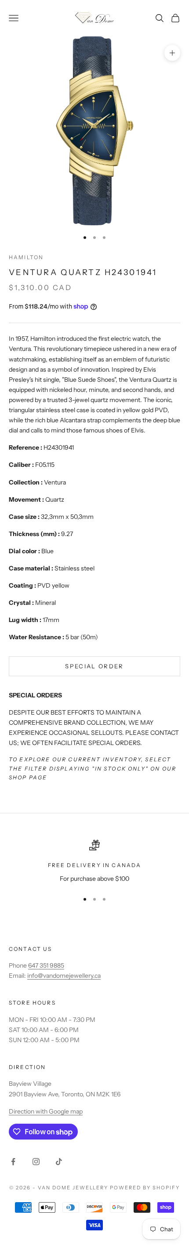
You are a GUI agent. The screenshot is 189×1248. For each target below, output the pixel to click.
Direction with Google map (46, 1111)
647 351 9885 (46, 965)
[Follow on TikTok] (59, 1161)
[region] (94, 861)
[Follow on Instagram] (36, 1161)
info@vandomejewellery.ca (64, 976)
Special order (94, 666)
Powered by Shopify (145, 1188)
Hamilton (26, 257)
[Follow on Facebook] (13, 1161)
